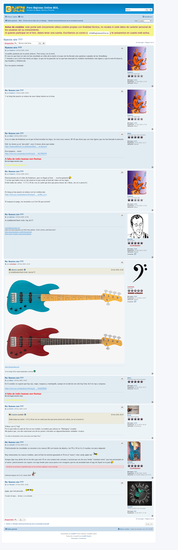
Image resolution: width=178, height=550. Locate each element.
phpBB (73, 533)
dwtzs (129, 133)
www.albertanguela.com (12, 228)
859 (135, 511)
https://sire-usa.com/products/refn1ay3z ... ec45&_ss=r (26, 195)
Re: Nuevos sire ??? (14, 90)
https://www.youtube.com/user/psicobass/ (18, 234)
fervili (129, 415)
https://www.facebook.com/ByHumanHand (18, 232)
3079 (135, 423)
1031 (135, 471)
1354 (135, 80)
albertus (130, 239)
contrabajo (130, 286)
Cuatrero (130, 72)
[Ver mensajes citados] (25, 270)
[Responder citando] (122, 48)
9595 (135, 296)
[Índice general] (15, 8)
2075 (135, 141)
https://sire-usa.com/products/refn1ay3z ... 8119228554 (26, 388)
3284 (135, 249)
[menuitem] (20, 16)
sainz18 (129, 462)
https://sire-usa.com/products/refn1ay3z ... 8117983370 (26, 154)
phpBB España (86, 536)
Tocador (130, 507)
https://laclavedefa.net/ (12, 367)
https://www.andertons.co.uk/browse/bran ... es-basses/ (26, 146)
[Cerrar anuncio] (152, 26)
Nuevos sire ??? (13, 39)
